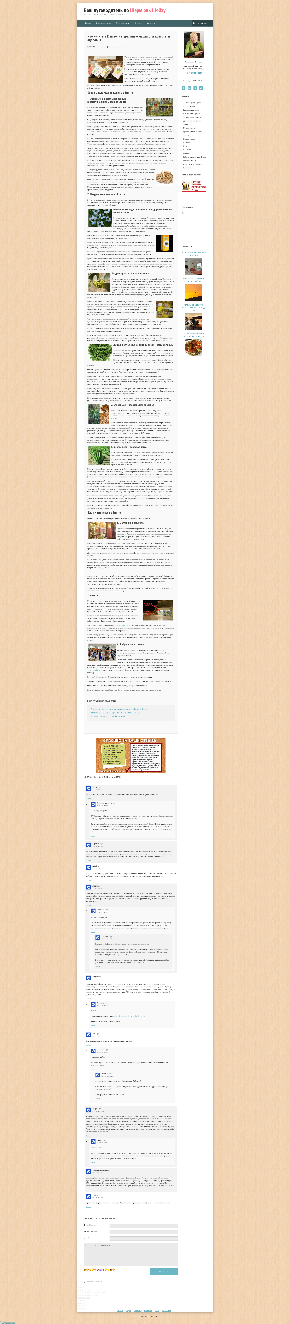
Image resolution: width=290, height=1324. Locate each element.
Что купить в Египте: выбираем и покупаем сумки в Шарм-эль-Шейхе (119, 709)
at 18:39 (98, 1198)
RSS (201, 88)
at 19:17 (102, 1006)
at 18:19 (102, 1052)
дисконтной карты (123, 625)
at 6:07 (97, 789)
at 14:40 (98, 1036)
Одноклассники (195, 88)
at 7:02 (102, 912)
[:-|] (93, 1270)
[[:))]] (108, 1270)
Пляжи (185, 146)
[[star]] (95, 1270)
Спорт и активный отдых (193, 164)
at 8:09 (102, 1143)
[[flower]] (103, 1270)
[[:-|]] (113, 1270)
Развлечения (188, 153)
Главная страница (115, 47)
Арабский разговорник (192, 103)
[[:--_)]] (111, 1270)
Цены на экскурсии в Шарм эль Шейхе (91, 1292)
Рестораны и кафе (190, 161)
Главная (88, 23)
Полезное (138, 23)
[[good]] (98, 1270)
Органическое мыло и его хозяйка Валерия (108, 716)
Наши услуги (81, 1308)
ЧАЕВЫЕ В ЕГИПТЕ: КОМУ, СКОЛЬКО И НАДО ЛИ (194, 307)
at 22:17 (98, 846)
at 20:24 (107, 1076)
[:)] (85, 1270)
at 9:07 (107, 939)
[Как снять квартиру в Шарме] (193, 274)
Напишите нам (82, 1305)
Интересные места (190, 128)
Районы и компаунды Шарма (194, 157)
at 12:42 (98, 888)
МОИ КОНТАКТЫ (193, 73)
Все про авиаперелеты (192, 114)
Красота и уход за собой (192, 132)
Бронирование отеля (191, 110)
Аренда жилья (189, 106)
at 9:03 (97, 979)
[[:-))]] (106, 1270)
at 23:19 (102, 805)
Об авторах (151, 23)
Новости (186, 142)
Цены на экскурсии (103, 23)
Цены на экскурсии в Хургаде (88, 1295)
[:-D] (87, 1270)
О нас (157, 1311)
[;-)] (90, 1270)
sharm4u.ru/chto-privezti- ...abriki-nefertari (130, 1016)
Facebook (183, 88)
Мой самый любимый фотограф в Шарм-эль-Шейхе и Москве (115, 713)
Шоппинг (125, 47)
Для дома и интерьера (192, 121)
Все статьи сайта (122, 23)
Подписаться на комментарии (94, 1282)
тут (123, 670)
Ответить (88, 798)
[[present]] (100, 1270)
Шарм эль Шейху (125, 10)
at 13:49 (98, 1173)
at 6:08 (97, 868)
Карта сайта (166, 1311)
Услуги (128, 1311)
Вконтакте (189, 88)
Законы (186, 124)
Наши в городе (189, 139)
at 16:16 (98, 1111)
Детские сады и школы (192, 117)
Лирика (186, 135)
